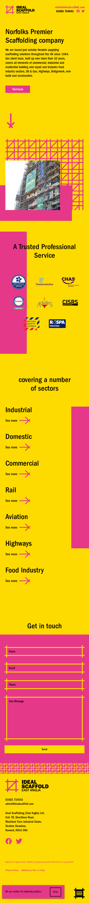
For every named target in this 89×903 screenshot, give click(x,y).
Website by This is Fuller (33, 870)
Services (17, 89)
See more (11, 421)
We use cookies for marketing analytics (23, 891)
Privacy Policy (12, 870)
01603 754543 (65, 11)
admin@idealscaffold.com (70, 7)
